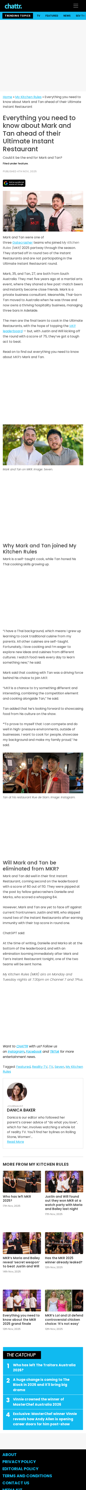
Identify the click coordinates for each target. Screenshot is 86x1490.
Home (7, 97)
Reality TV (40, 1066)
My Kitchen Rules (28, 97)
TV (38, 15)
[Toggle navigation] (75, 6)
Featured (51, 15)
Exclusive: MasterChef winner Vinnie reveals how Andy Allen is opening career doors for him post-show (45, 1419)
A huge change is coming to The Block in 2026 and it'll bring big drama (41, 1384)
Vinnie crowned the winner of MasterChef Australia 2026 (38, 1402)
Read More (15, 1141)
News (67, 15)
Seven (59, 1066)
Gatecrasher (22, 242)
